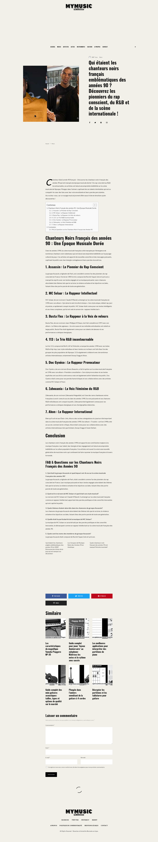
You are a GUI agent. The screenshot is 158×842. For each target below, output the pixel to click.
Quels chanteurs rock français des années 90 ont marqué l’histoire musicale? (99, 545)
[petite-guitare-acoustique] (55, 675)
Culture (89, 47)
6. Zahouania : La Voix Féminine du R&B (64, 222)
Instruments (81, 47)
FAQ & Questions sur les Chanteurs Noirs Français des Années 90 (72, 229)
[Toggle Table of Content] (93, 205)
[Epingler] (101, 122)
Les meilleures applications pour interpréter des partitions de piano (100, 649)
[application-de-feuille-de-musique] (102, 628)
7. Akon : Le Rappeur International (62, 224)
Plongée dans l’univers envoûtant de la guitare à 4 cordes (77, 694)
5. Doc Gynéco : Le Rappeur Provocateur (64, 220)
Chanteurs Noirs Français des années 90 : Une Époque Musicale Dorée (72, 208)
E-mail (47, 757)
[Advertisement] (79, 28)
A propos (97, 47)
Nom (47, 748)
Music (59, 47)
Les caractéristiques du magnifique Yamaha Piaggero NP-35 (53, 649)
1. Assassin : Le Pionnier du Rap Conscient (65, 210)
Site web (83, 757)
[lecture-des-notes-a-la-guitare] (102, 675)
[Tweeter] (95, 122)
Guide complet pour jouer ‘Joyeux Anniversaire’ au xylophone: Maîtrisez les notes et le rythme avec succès (77, 652)
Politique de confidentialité (71, 825)
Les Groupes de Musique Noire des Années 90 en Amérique (76, 545)
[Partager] (89, 122)
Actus (73, 47)
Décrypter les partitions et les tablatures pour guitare (99, 694)
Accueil (52, 47)
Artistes (66, 47)
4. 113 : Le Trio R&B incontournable (63, 217)
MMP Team (95, 57)
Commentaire (49, 725)
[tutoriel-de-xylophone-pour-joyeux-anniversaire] (79, 628)
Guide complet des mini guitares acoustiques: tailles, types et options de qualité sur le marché (53, 697)
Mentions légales (91, 825)
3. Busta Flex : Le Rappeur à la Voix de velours (66, 215)
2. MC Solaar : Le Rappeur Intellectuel (63, 213)
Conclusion (52, 227)
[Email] (107, 122)
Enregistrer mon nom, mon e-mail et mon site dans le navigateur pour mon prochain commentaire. (76, 767)
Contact (105, 47)
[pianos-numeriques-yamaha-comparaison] (55, 628)
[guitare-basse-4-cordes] (79, 675)
